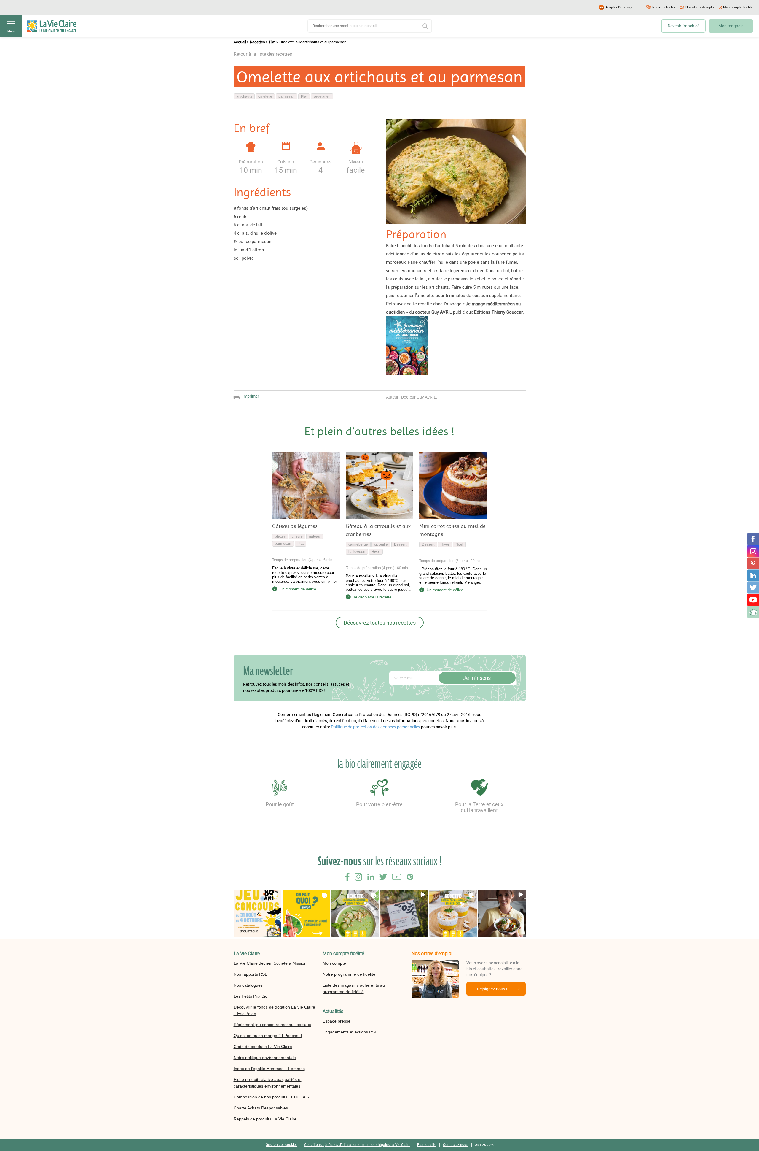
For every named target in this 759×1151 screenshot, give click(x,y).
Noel (459, 544)
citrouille (381, 544)
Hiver (375, 552)
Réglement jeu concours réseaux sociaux (272, 1024)
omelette (265, 96)
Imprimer (251, 396)
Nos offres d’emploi (700, 7)
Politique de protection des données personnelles (375, 727)
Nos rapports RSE (250, 974)
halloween (356, 552)
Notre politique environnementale (265, 1057)
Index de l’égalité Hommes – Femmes (269, 1068)
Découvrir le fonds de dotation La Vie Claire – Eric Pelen (274, 1010)
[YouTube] (753, 600)
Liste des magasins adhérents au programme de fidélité (354, 988)
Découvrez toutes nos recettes (380, 623)
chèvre (297, 536)
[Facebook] (753, 539)
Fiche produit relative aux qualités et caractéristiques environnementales (268, 1082)
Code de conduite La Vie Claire (263, 1046)
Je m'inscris (477, 678)
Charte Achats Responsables (261, 1108)
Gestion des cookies (281, 1145)
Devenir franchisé (683, 25)
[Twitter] (753, 587)
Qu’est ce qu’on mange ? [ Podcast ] (268, 1035)
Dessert (400, 544)
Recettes (257, 42)
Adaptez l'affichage (619, 7)
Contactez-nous (455, 1145)
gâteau (314, 536)
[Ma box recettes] (753, 612)
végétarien (322, 96)
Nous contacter (663, 7)
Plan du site (426, 1145)
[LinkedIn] (753, 575)
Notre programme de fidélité (349, 974)
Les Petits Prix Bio (250, 996)
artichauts (244, 96)
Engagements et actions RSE (350, 1032)
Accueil (240, 42)
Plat (272, 42)
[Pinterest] (753, 563)
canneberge (358, 544)
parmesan (286, 96)
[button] (257, 913)
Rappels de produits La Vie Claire (265, 1119)
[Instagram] (753, 551)
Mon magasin (731, 25)
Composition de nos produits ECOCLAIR (272, 1097)
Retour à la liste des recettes (263, 54)
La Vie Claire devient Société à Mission (270, 963)
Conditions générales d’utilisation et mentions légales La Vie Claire (357, 1145)
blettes (280, 536)
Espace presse (336, 1021)
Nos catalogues (248, 985)
